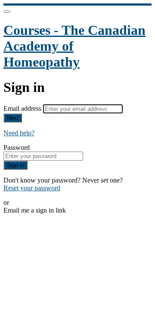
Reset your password (31, 188)
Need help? (18, 133)
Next (13, 118)
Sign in (15, 165)
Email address (23, 108)
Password (16, 147)
